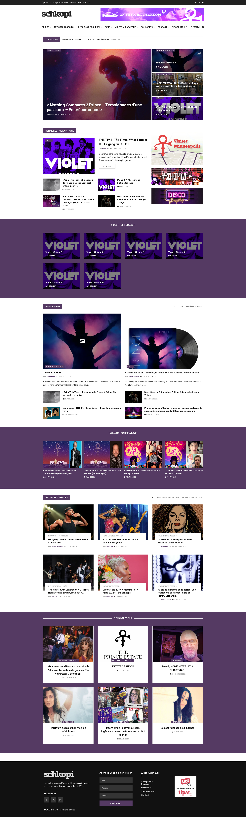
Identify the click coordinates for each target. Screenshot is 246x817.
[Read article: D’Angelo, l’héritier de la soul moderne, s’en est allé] (68, 522)
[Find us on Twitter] (199, 2)
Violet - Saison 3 (135, 252)
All (173, 307)
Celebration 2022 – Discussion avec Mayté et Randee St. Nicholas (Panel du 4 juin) (142, 473)
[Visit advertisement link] (152, 14)
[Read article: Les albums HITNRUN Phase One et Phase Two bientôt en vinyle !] (51, 413)
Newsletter (63, 3)
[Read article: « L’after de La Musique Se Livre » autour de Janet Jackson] (177, 522)
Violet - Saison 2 (94, 252)
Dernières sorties (165, 50)
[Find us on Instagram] (203, 2)
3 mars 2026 (69, 209)
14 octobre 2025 (72, 546)
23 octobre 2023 (69, 678)
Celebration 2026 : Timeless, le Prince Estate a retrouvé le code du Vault (162, 372)
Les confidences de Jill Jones (177, 727)
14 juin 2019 (124, 739)
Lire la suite (108, 165)
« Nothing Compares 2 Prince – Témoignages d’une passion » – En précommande (95, 39)
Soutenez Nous (76, 3)
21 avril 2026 (69, 190)
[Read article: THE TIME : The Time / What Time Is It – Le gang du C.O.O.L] (69, 156)
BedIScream (166, 599)
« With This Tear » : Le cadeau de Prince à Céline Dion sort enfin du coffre (77, 183)
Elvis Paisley (52, 376)
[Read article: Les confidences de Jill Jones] (178, 705)
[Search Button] (203, 27)
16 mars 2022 (121, 596)
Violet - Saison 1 (53, 252)
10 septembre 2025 (178, 546)
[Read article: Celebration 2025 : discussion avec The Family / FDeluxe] (62, 454)
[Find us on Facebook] (195, 2)
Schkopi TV (147, 27)
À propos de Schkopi (50, 3)
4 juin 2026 (146, 376)
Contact (86, 3)
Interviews (177, 661)
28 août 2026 (65, 115)
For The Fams (54, 50)
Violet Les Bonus (95, 282)
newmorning (57, 546)
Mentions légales (67, 810)
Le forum (195, 27)
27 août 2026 (162, 67)
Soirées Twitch (164, 74)
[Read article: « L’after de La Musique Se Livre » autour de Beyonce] (123, 522)
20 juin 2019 (69, 735)
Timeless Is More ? (166, 62)
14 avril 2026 (124, 187)
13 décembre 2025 (71, 415)
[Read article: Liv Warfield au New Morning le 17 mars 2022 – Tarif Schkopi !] (123, 573)
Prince (45, 27)
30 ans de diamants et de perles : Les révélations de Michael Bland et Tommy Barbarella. (176, 592)
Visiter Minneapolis (125, 27)
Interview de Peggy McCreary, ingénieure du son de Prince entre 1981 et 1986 (123, 731)
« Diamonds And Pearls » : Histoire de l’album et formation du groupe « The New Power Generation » (68, 670)
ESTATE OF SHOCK (123, 666)
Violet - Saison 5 (53, 282)
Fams (107, 27)
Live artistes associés (191, 497)
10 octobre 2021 (180, 599)
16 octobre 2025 (152, 415)
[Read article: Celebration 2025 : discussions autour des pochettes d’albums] (103, 454)
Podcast (162, 27)
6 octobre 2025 (122, 546)
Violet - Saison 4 (176, 252)
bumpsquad (134, 376)
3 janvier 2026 (125, 206)
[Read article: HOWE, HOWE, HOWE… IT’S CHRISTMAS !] (178, 644)
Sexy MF (53, 115)
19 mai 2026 (116, 149)
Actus (180, 307)
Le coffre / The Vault (68, 661)
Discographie (179, 27)
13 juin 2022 (66, 596)
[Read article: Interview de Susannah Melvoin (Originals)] (68, 705)
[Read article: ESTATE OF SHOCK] (123, 644)
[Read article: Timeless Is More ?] (82, 341)
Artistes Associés (64, 27)
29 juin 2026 (162, 91)
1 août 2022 (124, 670)
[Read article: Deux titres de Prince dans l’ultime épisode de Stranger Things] (106, 201)
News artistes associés (168, 497)
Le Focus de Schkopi (89, 27)
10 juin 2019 (178, 732)
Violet (160, 98)
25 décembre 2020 (178, 674)
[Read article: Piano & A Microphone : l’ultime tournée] (106, 185)
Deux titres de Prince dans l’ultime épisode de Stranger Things (131, 199)
